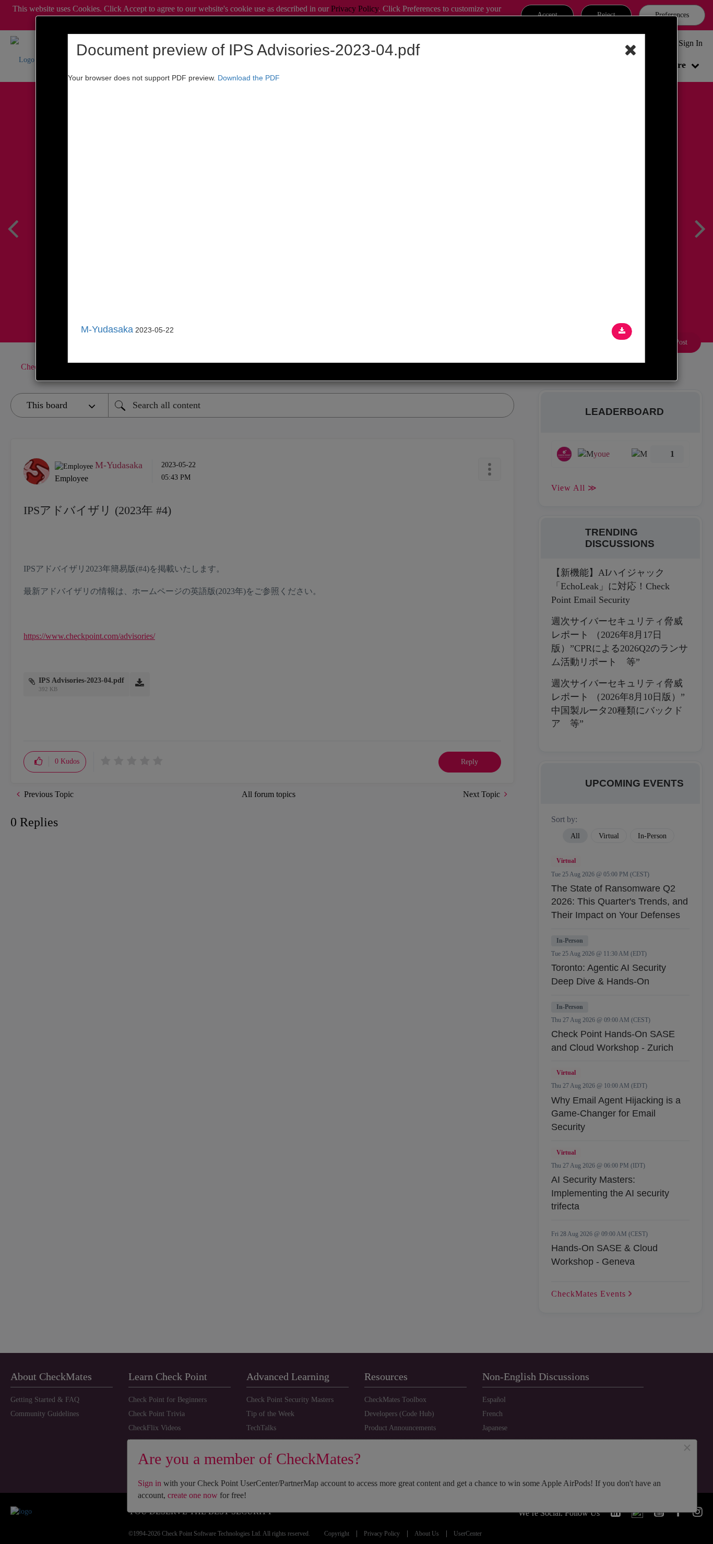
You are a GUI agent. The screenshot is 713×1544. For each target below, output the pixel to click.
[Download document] (622, 331)
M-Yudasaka (107, 329)
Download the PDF (249, 78)
